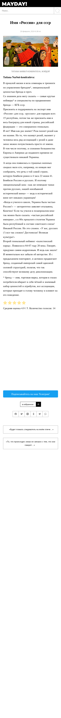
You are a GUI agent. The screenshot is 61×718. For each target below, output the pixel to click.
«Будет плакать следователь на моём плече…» (31, 429)
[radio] (5, 303)
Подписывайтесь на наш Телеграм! (30, 394)
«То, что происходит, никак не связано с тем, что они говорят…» (30, 443)
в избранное (27, 404)
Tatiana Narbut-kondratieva (26, 71)
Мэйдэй (46, 71)
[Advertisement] (30, 351)
